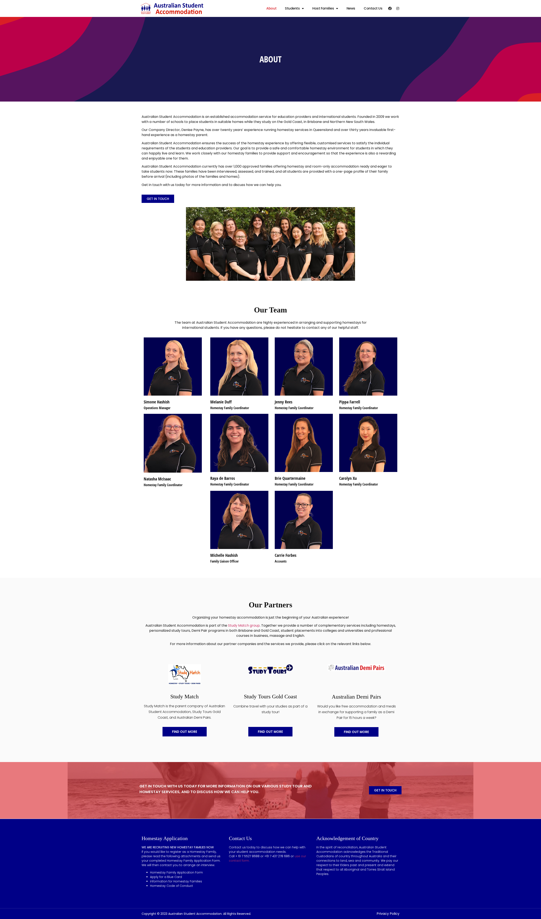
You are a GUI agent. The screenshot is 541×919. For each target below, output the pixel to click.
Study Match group (244, 625)
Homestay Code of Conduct (171, 886)
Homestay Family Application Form (176, 872)
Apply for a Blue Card (166, 877)
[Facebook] (390, 8)
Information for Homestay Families (176, 881)
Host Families (323, 8)
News (351, 8)
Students (292, 8)
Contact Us (373, 8)
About (271, 8)
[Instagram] (397, 8)
